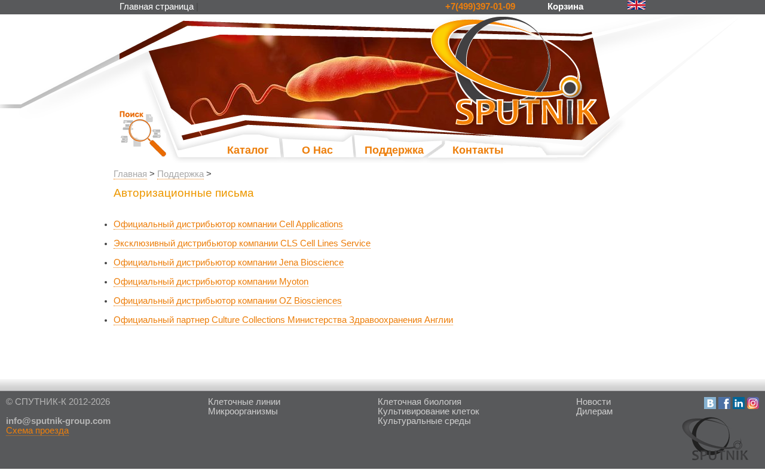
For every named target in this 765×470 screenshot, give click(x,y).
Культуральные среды (424, 421)
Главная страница (157, 6)
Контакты (477, 150)
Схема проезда (37, 430)
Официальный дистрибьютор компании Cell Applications (228, 224)
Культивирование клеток (428, 411)
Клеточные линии (244, 402)
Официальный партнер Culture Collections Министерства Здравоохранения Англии (283, 320)
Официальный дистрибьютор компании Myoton (211, 281)
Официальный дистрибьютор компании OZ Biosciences (228, 301)
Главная (130, 174)
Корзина (566, 6)
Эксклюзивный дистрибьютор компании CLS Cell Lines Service (242, 243)
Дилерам (594, 411)
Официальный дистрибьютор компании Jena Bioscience (229, 262)
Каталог (248, 150)
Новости (593, 402)
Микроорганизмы (243, 411)
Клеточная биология (419, 402)
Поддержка (382, 150)
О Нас (317, 150)
